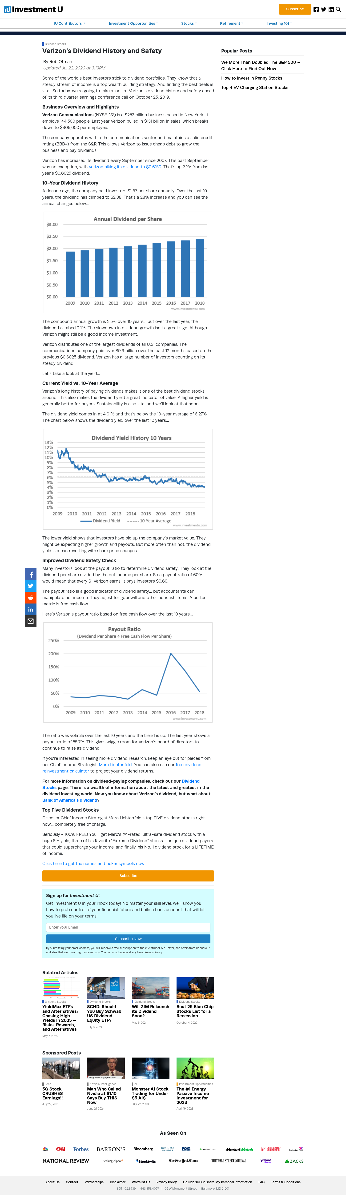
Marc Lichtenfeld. (116, 764)
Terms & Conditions (286, 1182)
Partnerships (94, 1182)
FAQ (261, 1182)
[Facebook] (316, 9)
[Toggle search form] (338, 9)
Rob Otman (60, 61)
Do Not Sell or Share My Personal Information (217, 1182)
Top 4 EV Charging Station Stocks (254, 87)
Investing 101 (278, 23)
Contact (72, 1182)
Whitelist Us (141, 1182)
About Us (52, 1182)
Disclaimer (117, 1182)
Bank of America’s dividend (69, 800)
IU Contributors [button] (68, 23)
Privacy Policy (153, 952)
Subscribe (295, 9)
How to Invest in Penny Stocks (251, 78)
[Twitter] (323, 9)
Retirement (230, 23)
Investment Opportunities (132, 23)
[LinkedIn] (331, 9)
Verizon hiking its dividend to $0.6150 (125, 166)
